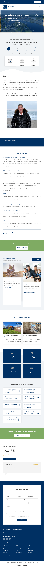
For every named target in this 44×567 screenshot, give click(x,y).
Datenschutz (25, 565)
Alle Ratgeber (36, 259)
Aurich (17, 545)
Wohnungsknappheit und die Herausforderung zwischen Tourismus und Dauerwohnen (30, 391)
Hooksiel (29, 545)
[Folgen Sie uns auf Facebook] (4, 539)
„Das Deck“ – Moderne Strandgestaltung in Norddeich (30, 412)
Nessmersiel (5, 545)
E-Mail (18, 511)
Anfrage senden (22, 519)
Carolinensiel (5, 550)
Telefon (23, 511)
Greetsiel (30, 552)
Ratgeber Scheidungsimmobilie (30, 301)
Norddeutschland (31, 547)
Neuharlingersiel (19, 552)
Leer (16, 553)
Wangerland (30, 550)
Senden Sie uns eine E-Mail (10, 536)
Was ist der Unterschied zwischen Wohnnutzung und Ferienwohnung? (30, 406)
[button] (22, 493)
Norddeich (13, 79)
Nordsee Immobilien (22, 247)
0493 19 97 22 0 (9, 2)
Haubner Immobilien (7, 555)
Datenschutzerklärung (15, 513)
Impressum (19, 565)
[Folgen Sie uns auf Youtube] (10, 539)
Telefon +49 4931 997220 (9, 532)
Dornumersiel (18, 548)
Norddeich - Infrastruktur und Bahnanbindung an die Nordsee (11, 405)
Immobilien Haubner (32, 553)
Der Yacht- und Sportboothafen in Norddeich (11, 412)
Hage (17, 547)
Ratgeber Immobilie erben (10, 292)
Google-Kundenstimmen (10, 458)
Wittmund (5, 552)
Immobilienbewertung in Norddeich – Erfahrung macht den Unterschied (11, 419)
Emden (29, 548)
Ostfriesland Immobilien (22, 435)
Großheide (5, 547)
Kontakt (37, 2)
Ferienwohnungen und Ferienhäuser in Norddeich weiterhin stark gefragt (11, 391)
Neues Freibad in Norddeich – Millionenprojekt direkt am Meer (11, 397)
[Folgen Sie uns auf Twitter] (7, 539)
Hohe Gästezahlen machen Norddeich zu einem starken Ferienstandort (29, 398)
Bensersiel (5, 548)
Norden (17, 550)
